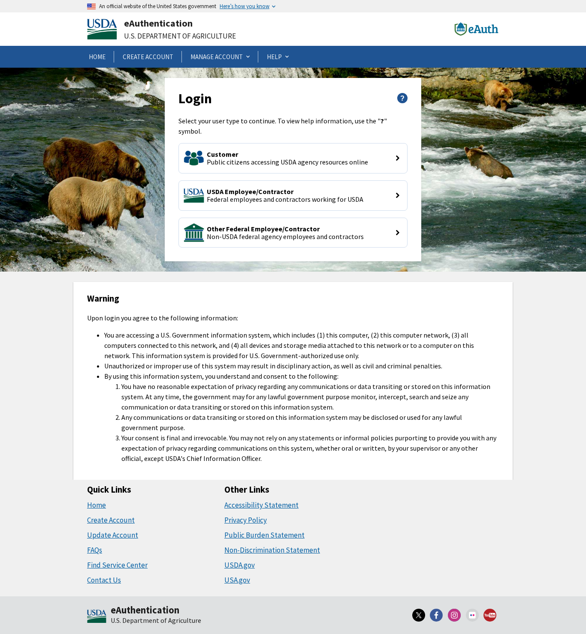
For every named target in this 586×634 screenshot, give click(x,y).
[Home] (96, 617)
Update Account (112, 535)
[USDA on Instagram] (454, 615)
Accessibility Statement (261, 505)
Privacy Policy (245, 520)
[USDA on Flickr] (472, 615)
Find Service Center (117, 565)
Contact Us (104, 580)
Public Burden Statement (264, 535)
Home (96, 505)
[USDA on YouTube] (490, 615)
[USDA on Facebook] (437, 615)
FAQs (94, 550)
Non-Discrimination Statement (272, 550)
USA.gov (237, 580)
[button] (292, 158)
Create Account (111, 520)
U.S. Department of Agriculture (180, 36)
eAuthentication (158, 23)
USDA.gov (239, 565)
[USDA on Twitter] (419, 615)
